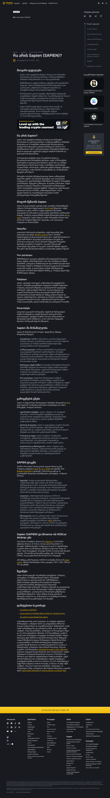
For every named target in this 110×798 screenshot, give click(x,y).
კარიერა (30, 724)
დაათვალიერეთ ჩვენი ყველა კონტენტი (54, 710)
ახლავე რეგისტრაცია (94, 152)
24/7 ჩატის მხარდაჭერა (92, 744)
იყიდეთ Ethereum (71, 770)
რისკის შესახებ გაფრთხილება (36, 747)
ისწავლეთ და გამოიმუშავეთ (73, 739)
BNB (87, 727)
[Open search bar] (98, 3)
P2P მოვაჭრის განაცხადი (73, 722)
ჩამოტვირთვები (32, 752)
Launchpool (50, 740)
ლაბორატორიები (71, 729)
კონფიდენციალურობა (34, 738)
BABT (48, 747)
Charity (49, 752)
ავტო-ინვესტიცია (51, 742)
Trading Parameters (91, 759)
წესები (29, 736)
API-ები (88, 754)
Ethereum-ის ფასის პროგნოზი (74, 756)
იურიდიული (31, 733)
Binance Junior (51, 731)
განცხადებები (31, 727)
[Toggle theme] (106, 3)
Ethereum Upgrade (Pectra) (73, 758)
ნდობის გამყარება (32, 740)
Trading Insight (90, 733)
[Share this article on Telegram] (95, 16)
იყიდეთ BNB (69, 763)
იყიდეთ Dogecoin (71, 767)
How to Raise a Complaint (92, 767)
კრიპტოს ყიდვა (51, 724)
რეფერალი (89, 724)
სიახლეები (30, 729)
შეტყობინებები (31, 749)
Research (49, 749)
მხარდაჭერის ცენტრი (91, 746)
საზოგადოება (31, 745)
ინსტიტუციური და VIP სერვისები (75, 727)
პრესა (29, 731)
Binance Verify (89, 757)
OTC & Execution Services (93, 729)
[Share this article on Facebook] (90, 16)
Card (48, 733)
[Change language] (103, 3)
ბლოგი (29, 742)
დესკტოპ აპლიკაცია (33, 754)
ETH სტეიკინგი (51, 745)
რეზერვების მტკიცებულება (93, 736)
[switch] (11, 744)
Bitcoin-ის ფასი (70, 745)
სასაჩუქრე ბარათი (52, 738)
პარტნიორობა (89, 722)
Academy (49, 736)
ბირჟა (48, 722)
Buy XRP (68, 765)
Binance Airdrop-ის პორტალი (94, 761)
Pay (48, 727)
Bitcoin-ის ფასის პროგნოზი (73, 754)
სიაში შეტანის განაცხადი (73, 724)
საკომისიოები (89, 752)
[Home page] (8, 3)
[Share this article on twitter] (85, 16)
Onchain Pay (69, 731)
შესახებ (29, 722)
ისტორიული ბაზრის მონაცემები (94, 731)
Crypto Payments (51, 729)
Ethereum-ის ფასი (71, 748)
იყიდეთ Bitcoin (70, 761)
